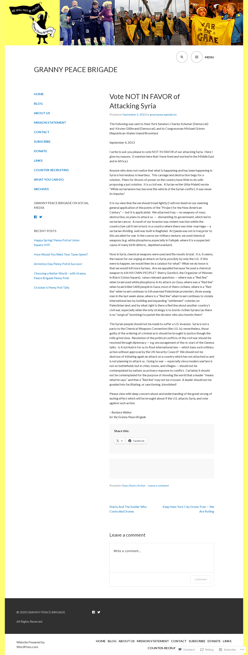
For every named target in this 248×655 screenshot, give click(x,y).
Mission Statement (50, 122)
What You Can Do (49, 179)
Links (38, 160)
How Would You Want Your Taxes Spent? (61, 254)
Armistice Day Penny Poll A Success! (58, 264)
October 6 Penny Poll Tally (51, 287)
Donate (40, 151)
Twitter (40, 217)
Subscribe (42, 141)
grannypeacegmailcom (163, 114)
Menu (209, 57)
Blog (38, 103)
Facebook (35, 217)
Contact (41, 132)
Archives (41, 189)
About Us (42, 113)
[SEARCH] (182, 57)
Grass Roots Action (134, 485)
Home (39, 94)
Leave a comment (158, 485)
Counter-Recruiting (51, 170)
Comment (201, 579)
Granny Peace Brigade (76, 69)
